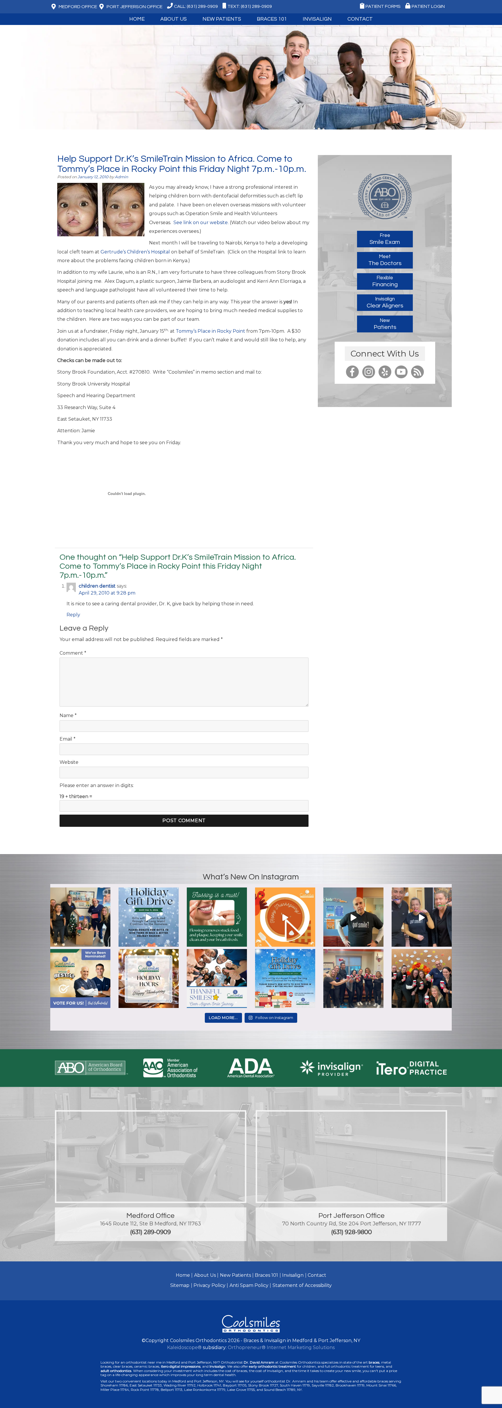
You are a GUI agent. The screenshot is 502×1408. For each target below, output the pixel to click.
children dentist (97, 586)
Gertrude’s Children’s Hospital (136, 252)
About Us (205, 1275)
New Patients (235, 1275)
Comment (73, 653)
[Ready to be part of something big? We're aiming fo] (80, 979)
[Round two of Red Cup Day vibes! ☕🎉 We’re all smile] (353, 979)
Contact (317, 1275)
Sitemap (179, 1285)
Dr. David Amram (259, 1362)
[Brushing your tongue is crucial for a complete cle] (422, 917)
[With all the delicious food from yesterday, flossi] (217, 917)
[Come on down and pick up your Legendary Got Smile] (353, 917)
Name (68, 715)
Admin (121, 176)
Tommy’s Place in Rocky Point (210, 331)
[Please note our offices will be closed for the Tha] (149, 979)
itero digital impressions (180, 1366)
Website (69, 762)
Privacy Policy (209, 1285)
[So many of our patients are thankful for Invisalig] (217, 979)
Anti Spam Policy (249, 1285)
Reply (73, 614)
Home (137, 19)
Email (68, 739)
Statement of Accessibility (302, 1285)
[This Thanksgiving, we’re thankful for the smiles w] (285, 917)
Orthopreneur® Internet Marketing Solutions (281, 1347)
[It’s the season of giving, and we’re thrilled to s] (149, 917)
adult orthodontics (116, 1371)
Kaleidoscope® (184, 1347)
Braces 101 (272, 19)
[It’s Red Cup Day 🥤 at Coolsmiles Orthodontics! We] (422, 979)
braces (374, 1362)
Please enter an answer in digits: (97, 785)
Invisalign (317, 19)
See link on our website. (201, 222)
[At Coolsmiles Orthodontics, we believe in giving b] (80, 917)
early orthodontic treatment (272, 1366)
